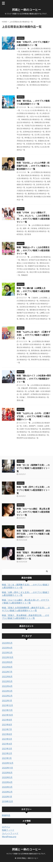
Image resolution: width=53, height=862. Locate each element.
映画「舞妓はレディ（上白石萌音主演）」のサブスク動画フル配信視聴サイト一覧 (33, 250)
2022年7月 (7, 671)
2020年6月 (7, 772)
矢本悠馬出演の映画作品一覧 (38, 435)
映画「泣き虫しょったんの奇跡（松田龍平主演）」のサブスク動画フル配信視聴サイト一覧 (33, 165)
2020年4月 (7, 782)
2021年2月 (7, 753)
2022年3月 (7, 691)
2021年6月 (7, 734)
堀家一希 (26, 228)
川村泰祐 (33, 228)
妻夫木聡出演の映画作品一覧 (32, 175)
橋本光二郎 (23, 319)
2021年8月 (7, 724)
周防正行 (24, 260)
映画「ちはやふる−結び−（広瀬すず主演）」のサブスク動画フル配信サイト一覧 (33, 334)
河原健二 (22, 397)
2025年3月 (7, 652)
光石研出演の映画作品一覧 (29, 307)
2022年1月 (7, 700)
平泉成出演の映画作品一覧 (36, 64)
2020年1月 (7, 796)
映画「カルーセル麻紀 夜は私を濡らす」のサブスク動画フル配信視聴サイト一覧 (33, 511)
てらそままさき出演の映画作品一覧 (34, 110)
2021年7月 (7, 729)
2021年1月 (7, 758)
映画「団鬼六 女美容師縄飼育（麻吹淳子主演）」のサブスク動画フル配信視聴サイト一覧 (33, 533)
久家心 (25, 426)
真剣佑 (23, 435)
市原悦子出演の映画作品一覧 (35, 125)
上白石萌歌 (43, 298)
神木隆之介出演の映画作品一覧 (28, 79)
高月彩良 (27, 234)
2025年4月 (7, 647)
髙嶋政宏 (24, 275)
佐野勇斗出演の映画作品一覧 (34, 344)
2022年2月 (7, 695)
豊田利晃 (20, 196)
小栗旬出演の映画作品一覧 (34, 57)
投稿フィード (8, 830)
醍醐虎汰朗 (35, 82)
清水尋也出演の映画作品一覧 (30, 357)
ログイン (6, 827)
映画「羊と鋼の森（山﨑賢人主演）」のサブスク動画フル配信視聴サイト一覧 (33, 291)
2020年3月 (7, 787)
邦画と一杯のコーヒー (26, 9)
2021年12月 (7, 705)
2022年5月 (7, 681)
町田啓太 (20, 234)
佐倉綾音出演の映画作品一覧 (32, 51)
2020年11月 (7, 767)
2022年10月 (7, 657)
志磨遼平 (26, 394)
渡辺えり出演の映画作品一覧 (27, 263)
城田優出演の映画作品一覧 (39, 310)
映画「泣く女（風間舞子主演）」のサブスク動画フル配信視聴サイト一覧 (33, 468)
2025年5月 (7, 643)
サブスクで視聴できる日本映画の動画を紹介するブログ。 (26, 854)
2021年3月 (7, 748)
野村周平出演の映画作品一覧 (27, 438)
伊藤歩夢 (24, 388)
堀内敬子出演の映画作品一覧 (27, 313)
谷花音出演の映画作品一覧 (36, 144)
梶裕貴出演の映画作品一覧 (33, 76)
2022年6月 (7, 676)
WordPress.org (9, 836)
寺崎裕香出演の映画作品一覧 (32, 119)
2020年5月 (7, 777)
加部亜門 (32, 426)
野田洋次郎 (28, 196)
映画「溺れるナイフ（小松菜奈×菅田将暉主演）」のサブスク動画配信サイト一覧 (34, 378)
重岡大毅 (20, 400)
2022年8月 (7, 667)
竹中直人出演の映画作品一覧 (27, 269)
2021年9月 (7, 719)
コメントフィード (10, 833)
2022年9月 (7, 662)
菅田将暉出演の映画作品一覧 (38, 397)
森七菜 (46, 76)
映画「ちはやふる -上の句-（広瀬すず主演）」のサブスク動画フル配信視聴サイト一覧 (33, 416)
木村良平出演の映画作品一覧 (34, 70)
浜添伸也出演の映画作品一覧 (34, 132)
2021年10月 (7, 715)
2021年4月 (7, 743)
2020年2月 (7, 791)
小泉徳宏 (37, 347)
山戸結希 (31, 391)
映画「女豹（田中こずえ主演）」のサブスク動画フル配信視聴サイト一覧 (33, 490)
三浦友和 (34, 298)
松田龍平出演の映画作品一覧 (35, 181)
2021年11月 (7, 710)
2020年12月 (7, 763)
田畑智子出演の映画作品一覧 (39, 266)
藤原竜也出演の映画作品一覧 (39, 193)
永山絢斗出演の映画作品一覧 (37, 187)
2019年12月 (7, 801)
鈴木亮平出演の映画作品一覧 (40, 319)
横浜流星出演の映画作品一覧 (39, 231)
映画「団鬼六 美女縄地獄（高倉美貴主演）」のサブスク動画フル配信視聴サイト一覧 (33, 555)
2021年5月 (7, 739)
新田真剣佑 (35, 350)
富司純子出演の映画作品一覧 (40, 260)
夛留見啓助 (33, 388)
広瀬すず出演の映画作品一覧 (30, 429)
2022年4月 (7, 686)
